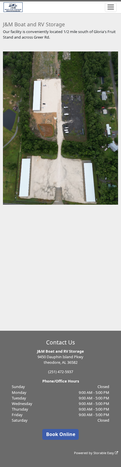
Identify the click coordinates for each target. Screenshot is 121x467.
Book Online (60, 434)
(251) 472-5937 (60, 371)
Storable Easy (104, 453)
